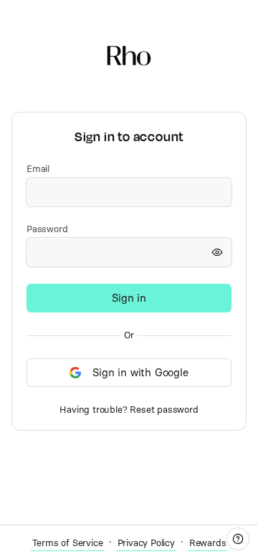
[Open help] (238, 539)
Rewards (207, 543)
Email (38, 168)
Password (47, 229)
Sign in (129, 298)
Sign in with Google (140, 372)
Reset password (164, 409)
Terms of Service (67, 543)
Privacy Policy (146, 543)
